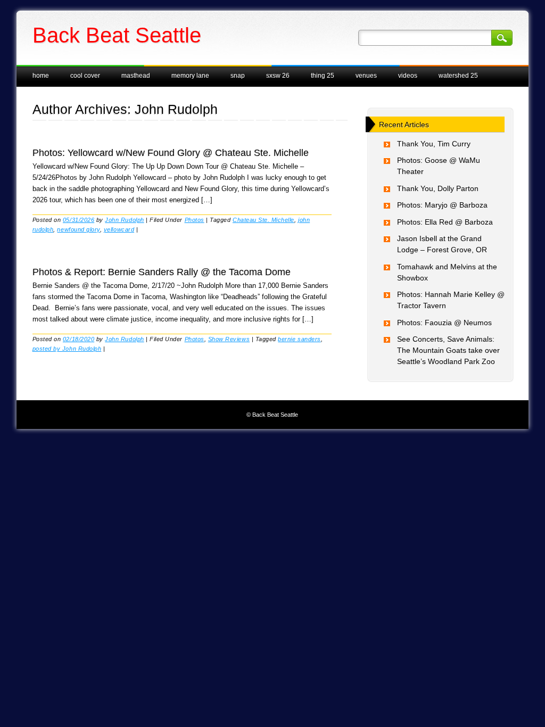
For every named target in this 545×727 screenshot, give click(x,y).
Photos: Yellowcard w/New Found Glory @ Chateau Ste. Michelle (170, 152)
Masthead (135, 75)
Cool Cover (85, 75)
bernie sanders (299, 339)
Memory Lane (190, 75)
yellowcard (119, 229)
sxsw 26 (278, 75)
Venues (366, 75)
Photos (194, 220)
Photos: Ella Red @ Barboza (445, 222)
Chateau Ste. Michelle (263, 220)
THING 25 (322, 75)
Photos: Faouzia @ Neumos (444, 322)
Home (40, 75)
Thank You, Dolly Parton (437, 188)
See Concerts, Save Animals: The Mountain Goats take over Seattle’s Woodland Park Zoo (448, 350)
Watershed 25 (458, 75)
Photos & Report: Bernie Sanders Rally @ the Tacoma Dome (161, 272)
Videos (407, 75)
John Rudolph (176, 109)
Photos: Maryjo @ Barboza (442, 205)
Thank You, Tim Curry (433, 143)
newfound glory (78, 229)
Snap (237, 75)
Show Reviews (229, 339)
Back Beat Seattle (116, 35)
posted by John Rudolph (67, 348)
